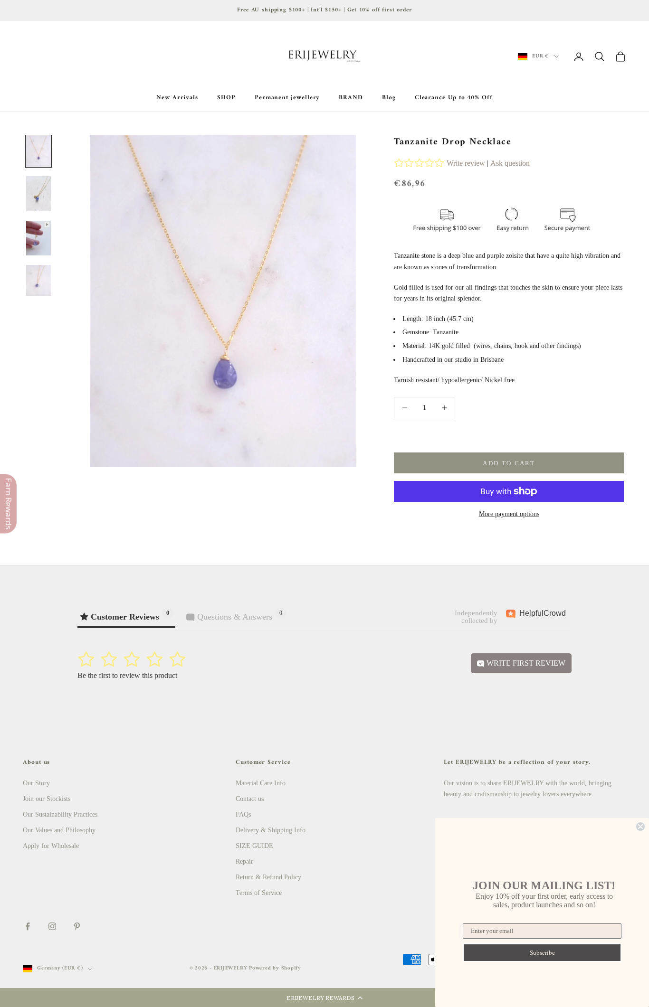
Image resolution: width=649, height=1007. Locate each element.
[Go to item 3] (38, 238)
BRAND (351, 98)
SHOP (226, 98)
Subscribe (542, 952)
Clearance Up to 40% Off (454, 98)
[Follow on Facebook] (27, 926)
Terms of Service (259, 892)
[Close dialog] (640, 826)
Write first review (525, 663)
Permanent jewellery (287, 98)
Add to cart (509, 463)
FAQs (243, 814)
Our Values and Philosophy (59, 830)
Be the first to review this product (127, 675)
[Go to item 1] (38, 151)
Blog (389, 98)
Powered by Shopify (275, 968)
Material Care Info (261, 783)
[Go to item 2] (38, 193)
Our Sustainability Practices (60, 814)
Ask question (510, 163)
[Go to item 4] (38, 280)
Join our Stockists (46, 798)
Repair (244, 861)
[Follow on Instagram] (52, 926)
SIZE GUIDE (254, 845)
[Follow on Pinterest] (77, 926)
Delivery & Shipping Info (270, 830)
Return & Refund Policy (268, 877)
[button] (324, 997)
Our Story (36, 783)
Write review (466, 163)
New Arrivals (177, 98)
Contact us (250, 798)
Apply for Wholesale (51, 845)
